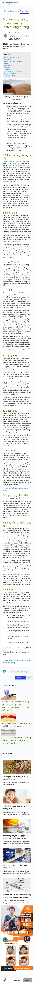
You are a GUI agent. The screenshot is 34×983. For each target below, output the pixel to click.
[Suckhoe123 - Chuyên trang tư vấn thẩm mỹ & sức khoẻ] (12, 2)
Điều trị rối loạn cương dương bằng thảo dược (15, 777)
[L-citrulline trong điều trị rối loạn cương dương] (17, 796)
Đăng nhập (17, 980)
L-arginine (7, 65)
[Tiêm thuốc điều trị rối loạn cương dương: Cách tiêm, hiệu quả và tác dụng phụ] (17, 885)
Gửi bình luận (20, 677)
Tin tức (24, 11)
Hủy (29, 677)
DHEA (6, 63)
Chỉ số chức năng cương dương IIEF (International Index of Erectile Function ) (16, 740)
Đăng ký (27, 980)
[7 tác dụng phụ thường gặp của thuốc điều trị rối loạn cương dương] (17, 826)
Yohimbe (7, 69)
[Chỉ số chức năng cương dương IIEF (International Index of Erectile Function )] (8, 733)
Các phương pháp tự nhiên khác (14, 71)
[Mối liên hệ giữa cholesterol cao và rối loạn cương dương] (8, 717)
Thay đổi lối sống (9, 75)
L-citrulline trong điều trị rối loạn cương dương (16, 807)
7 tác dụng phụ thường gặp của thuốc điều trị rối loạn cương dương (16, 836)
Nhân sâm (7, 59)
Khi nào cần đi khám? (11, 73)
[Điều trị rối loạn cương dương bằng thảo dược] (17, 767)
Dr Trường (14, 34)
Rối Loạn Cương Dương (11, 11)
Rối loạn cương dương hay (11, 161)
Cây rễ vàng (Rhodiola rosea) (13, 61)
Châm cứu (7, 67)
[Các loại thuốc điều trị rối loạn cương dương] (17, 855)
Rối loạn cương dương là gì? (13, 57)
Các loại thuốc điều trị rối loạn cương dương (15, 866)
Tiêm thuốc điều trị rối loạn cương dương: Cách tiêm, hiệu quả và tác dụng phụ (17, 896)
